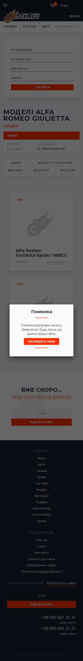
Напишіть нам (41, 341)
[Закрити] (69, 309)
